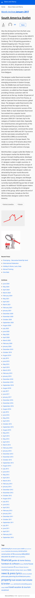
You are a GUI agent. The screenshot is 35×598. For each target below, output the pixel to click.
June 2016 (6, 415)
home (26, 564)
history (21, 564)
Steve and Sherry (9, 596)
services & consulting (21, 584)
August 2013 (7, 466)
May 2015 (6, 433)
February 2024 (7, 296)
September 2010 (8, 537)
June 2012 (6, 505)
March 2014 (7, 445)
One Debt (6, 272)
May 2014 (6, 439)
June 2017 (6, 394)
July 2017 (6, 391)
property (6, 579)
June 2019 (6, 361)
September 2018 (8, 385)
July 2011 (6, 525)
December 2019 (8, 349)
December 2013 (8, 454)
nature (25, 570)
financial (6, 560)
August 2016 (7, 409)
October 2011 (7, 519)
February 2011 (7, 534)
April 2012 (6, 507)
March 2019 (7, 370)
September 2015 (8, 427)
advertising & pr (6, 549)
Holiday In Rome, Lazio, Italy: (12, 266)
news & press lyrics (11, 573)
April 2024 (6, 290)
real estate (17, 580)
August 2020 (7, 325)
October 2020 (7, 319)
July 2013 (6, 469)
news (29, 570)
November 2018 (8, 382)
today (2, 587)
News (23, 25)
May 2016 (6, 418)
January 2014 (7, 451)
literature (26, 567)
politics (28, 576)
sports (30, 584)
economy (18, 554)
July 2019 (6, 358)
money (17, 570)
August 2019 (7, 355)
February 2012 (7, 510)
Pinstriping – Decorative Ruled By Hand (15, 260)
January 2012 (7, 513)
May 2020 (6, 334)
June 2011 (6, 528)
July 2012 (6, 502)
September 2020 (8, 322)
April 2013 (6, 478)
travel (11, 587)
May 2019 (6, 364)
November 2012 (8, 493)
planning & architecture (17, 576)
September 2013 (8, 463)
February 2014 (7, 448)
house (30, 564)
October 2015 (7, 424)
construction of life (8, 554)
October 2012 (7, 495)
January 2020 (7, 346)
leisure (17, 567)
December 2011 (8, 516)
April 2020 (6, 337)
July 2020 (6, 328)
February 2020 (7, 343)
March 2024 (7, 293)
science (12, 584)
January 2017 (7, 397)
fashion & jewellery (8, 204)
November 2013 (8, 457)
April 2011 (6, 531)
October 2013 (7, 460)
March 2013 (7, 481)
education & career (8, 557)
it (14, 567)
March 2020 (7, 340)
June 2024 (6, 284)
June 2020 (6, 331)
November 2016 (8, 403)
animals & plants (16, 548)
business (3, 551)
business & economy (11, 551)
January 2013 (7, 487)
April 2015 (6, 436)
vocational (5, 590)
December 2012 (8, 490)
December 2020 (8, 314)
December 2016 (8, 400)
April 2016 (6, 421)
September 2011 (8, 522)
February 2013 (7, 484)
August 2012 (7, 498)
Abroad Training (8, 269)
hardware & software (10, 563)
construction (22, 551)
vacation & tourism (22, 587)
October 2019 (7, 352)
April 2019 (6, 367)
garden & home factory (21, 560)
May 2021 (6, 299)
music (21, 570)
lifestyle (20, 204)
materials (12, 570)
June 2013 (6, 472)
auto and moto (28, 548)
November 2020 (8, 316)
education (25, 554)
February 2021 (7, 307)
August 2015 (7, 430)
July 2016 (6, 412)
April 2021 (6, 302)
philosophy (5, 576)
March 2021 (7, 304)
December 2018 (8, 379)
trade (6, 587)
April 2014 (6, 442)
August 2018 (7, 388)
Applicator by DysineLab (23, 596)
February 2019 (7, 373)
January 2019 (7, 376)
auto (22, 549)
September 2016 (8, 406)
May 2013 (6, 475)
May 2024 (6, 287)
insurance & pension (7, 567)
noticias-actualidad (27, 574)
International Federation (11, 263)
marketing (5, 570)
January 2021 (7, 311)
